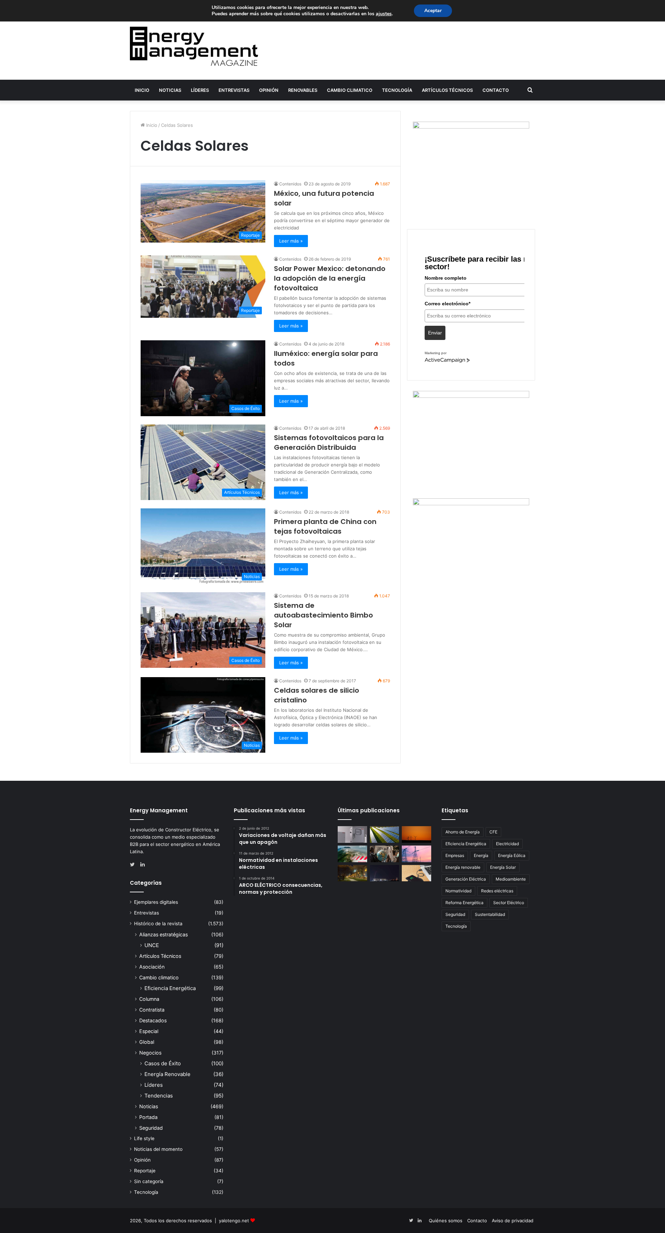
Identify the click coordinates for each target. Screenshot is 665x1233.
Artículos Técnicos (447, 90)
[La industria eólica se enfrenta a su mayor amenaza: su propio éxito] (416, 834)
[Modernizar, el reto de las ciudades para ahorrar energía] (352, 873)
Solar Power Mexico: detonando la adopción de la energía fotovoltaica (329, 278)
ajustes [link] (384, 13)
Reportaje (145, 1170)
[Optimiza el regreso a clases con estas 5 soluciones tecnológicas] (416, 873)
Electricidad (507, 843)
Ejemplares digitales (156, 902)
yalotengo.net (234, 1220)
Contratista (152, 1010)
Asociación (152, 967)
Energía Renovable (167, 1074)
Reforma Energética (464, 902)
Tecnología (397, 90)
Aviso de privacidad (512, 1220)
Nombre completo (446, 278)
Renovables (302, 90)
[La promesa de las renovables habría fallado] (384, 834)
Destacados (153, 1020)
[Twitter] (134, 864)
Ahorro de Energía (462, 831)
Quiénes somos (445, 1220)
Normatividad (458, 890)
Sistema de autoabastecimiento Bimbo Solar (323, 615)
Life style (144, 1138)
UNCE (151, 945)
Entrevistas (234, 90)
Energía (481, 855)
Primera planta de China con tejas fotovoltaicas (325, 526)
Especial (148, 1031)
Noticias (170, 90)
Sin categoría (148, 1181)
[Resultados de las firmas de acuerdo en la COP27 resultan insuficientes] (384, 854)
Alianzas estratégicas (163, 934)
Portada (148, 1117)
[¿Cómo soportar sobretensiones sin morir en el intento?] (384, 873)
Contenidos (290, 183)
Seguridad (151, 1128)
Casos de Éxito (162, 1063)
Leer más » (291, 241)
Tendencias (158, 1095)
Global (146, 1042)
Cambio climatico (349, 90)
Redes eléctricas (497, 890)
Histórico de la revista (158, 923)
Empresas (454, 855)
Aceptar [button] (433, 10)
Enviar (435, 332)
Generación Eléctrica (465, 879)
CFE (493, 831)
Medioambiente (511, 879)
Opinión (268, 90)
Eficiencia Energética (170, 988)
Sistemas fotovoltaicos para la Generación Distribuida (329, 442)
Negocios (150, 1053)
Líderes (200, 90)
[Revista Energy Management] (194, 46)
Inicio (142, 90)
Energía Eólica (511, 855)
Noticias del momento (158, 1149)
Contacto (495, 90)
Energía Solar (503, 867)
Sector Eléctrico (508, 902)
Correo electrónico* (447, 303)
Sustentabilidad (490, 914)
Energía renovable (462, 867)
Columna (149, 999)
